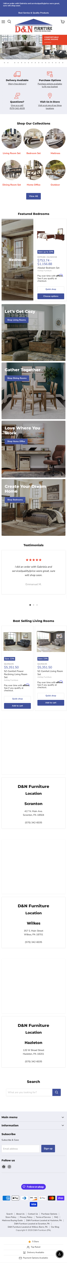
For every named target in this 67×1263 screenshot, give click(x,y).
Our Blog (55, 1227)
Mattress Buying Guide (12, 1220)
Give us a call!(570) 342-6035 (17, 107)
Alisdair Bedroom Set (48, 267)
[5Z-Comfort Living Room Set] (51, 641)
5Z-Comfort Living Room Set (50, 673)
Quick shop (50, 289)
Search (9, 1214)
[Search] (56, 1092)
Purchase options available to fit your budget (50, 85)
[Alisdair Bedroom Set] (51, 235)
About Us (20, 1214)
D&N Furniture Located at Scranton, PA (32, 1223)
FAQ (56, 1217)
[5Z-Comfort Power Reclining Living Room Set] (17, 641)
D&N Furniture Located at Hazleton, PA (44, 1220)
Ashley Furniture (44, 270)
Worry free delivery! (17, 83)
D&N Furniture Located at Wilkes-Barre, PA (28, 1227)
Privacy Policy (26, 1217)
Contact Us (33, 1214)
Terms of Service (43, 1217)
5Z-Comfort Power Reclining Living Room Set (15, 674)
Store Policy (10, 1217)
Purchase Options (49, 1214)
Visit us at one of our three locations (50, 107)
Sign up (48, 1148)
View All (33, 196)
